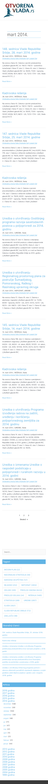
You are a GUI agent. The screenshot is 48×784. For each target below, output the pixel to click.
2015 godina (8, 698)
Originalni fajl (24, 58)
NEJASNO (10, 585)
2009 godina (8, 759)
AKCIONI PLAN (12, 570)
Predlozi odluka (14, 595)
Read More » (7, 81)
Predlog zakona (31, 590)
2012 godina (8, 751)
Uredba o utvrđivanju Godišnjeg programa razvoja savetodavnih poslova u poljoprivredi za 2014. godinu (23, 224)
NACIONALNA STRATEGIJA (17, 575)
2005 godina (8, 769)
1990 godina (8, 775)
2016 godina (8, 695)
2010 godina (8, 756)
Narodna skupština (15, 580)
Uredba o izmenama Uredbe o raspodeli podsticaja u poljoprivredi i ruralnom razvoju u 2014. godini (23, 470)
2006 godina (8, 767)
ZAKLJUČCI (10, 616)
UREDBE (18, 233)
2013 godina (8, 749)
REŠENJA (18, 56)
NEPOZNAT (19, 291)
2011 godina (8, 754)
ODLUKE (10, 590)
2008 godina (8, 762)
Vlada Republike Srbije (17, 611)
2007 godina (8, 764)
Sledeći (24, 519)
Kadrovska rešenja (14, 93)
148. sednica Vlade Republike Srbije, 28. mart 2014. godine (21, 50)
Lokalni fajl (33, 58)
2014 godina (8, 701)
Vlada (25, 56)
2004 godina (8, 772)
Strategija (11, 600)
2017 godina (8, 693)
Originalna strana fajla (10, 58)
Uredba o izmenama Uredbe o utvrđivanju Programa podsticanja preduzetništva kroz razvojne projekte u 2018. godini (24, 648)
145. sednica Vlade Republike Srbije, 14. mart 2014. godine (21, 326)
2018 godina (8, 690)
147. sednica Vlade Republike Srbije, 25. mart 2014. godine (21, 135)
